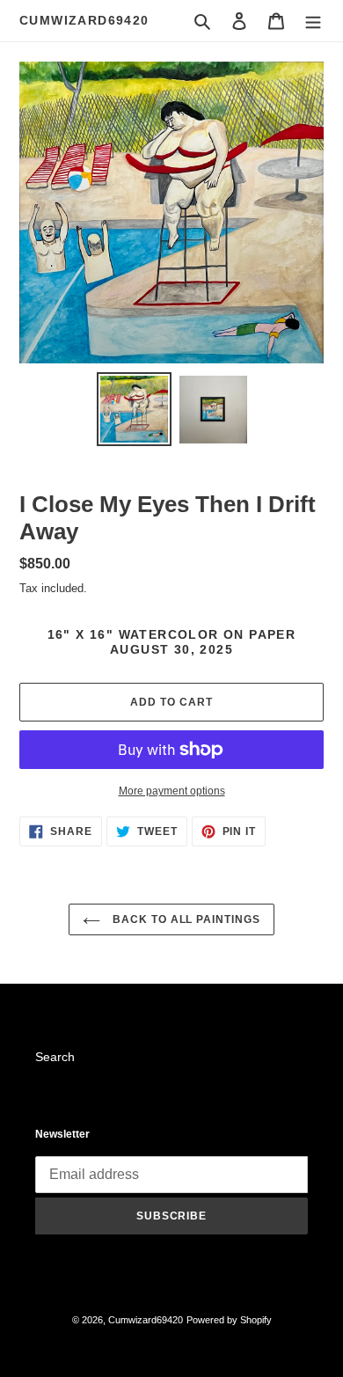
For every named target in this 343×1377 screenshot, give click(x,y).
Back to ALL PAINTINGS (184, 919)
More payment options (172, 791)
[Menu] (313, 21)
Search (55, 1057)
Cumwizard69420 (84, 20)
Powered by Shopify (229, 1320)
